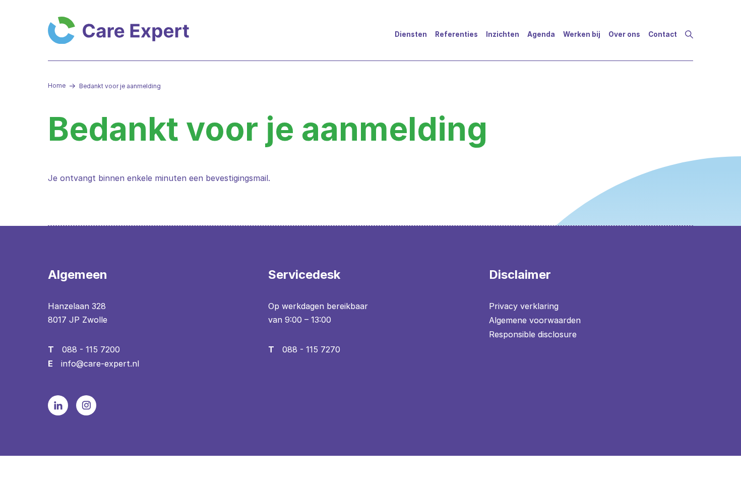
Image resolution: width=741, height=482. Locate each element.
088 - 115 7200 (91, 349)
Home (57, 85)
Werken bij (581, 34)
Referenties (456, 34)
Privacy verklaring (524, 306)
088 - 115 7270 (311, 349)
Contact (662, 34)
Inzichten (502, 34)
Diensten (411, 34)
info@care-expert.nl (100, 363)
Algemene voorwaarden (535, 320)
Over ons (624, 34)
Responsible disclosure (533, 334)
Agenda (541, 34)
